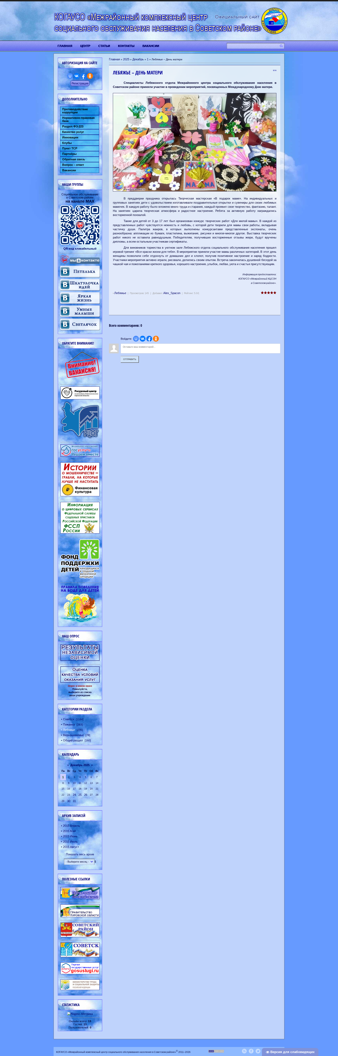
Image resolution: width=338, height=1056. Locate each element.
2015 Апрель (71, 825)
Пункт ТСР (69, 148)
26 (85, 794)
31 (74, 801)
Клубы (67, 142)
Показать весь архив (80, 854)
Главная (114, 59)
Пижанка (69, 724)
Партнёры (69, 153)
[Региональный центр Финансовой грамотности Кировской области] (80, 437)
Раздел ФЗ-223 (72, 126)
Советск (68, 719)
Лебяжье (120, 293)
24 (74, 794)
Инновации (70, 137)
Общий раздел (73, 740)
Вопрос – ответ (73, 164)
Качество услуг (73, 132)
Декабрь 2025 (80, 765)
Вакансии (69, 170)
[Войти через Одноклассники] (156, 339)
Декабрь (138, 59)
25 (80, 794)
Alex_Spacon (171, 293)
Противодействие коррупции (75, 111)
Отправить (129, 359)
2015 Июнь (70, 836)
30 (68, 801)
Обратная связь (73, 159)
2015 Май (69, 831)
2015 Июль (70, 841)
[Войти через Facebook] (149, 339)
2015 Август (71, 846)
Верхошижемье (73, 735)
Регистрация (80, 83)
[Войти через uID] (136, 339)
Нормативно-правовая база (78, 119)
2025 (126, 59)
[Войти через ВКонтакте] (143, 339)
